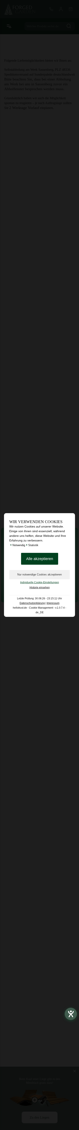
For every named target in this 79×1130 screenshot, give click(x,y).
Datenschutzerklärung (32, 603)
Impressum (53, 603)
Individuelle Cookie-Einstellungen (39, 582)
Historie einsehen (39, 587)
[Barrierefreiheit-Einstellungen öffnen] (71, 1014)
